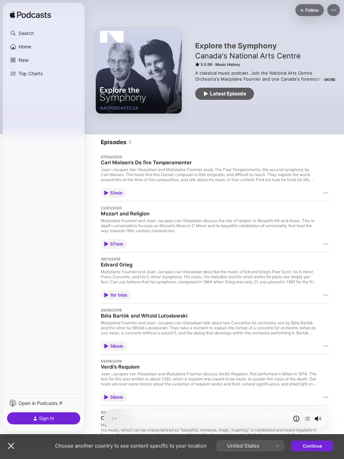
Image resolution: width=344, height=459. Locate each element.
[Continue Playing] (307, 418)
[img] (30, 15)
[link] (116, 142)
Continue (312, 446)
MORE (330, 79)
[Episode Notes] (296, 418)
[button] (43, 33)
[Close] (11, 446)
